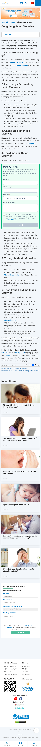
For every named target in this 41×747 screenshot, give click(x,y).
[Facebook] (33, 365)
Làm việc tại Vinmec (10, 674)
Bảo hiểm (25, 672)
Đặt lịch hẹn (26, 674)
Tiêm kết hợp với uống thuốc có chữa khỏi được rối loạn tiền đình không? (20, 439)
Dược (15, 370)
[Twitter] (36, 365)
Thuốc (13, 22)
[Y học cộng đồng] (19, 705)
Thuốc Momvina (34, 370)
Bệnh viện (6, 194)
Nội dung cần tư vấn (9, 202)
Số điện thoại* (7, 600)
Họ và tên (6, 179)
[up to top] (36, 730)
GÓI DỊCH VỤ (20, 353)
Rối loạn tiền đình (6, 369)
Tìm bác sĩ (7, 672)
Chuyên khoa (26, 666)
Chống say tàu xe (6, 370)
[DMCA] (20, 722)
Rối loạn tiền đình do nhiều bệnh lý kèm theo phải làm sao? (19, 406)
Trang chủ (4, 22)
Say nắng (25, 369)
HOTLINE (4, 353)
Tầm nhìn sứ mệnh (10, 666)
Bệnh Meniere (23, 370)
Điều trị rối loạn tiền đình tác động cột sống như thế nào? (18, 570)
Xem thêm (5, 412)
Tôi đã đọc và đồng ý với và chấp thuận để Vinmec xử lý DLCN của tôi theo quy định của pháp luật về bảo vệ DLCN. (22, 627)
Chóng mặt (17, 369)
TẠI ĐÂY (8, 355)
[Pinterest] (38, 365)
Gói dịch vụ (25, 669)
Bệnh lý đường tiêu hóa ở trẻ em (16, 505)
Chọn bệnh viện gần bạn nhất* (13, 606)
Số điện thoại (7, 187)
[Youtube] (15, 698)
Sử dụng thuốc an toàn (24, 22)
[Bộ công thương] (20, 717)
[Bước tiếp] (19, 708)
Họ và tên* (6, 593)
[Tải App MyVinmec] (10, 686)
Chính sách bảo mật (11, 220)
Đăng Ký (20, 225)
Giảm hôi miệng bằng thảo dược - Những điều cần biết (19, 473)
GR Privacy (20, 732)
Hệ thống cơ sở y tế (10, 669)
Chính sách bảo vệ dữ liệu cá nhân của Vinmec (21, 729)
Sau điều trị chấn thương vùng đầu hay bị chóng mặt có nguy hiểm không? (20, 537)
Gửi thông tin (20, 632)
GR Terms (20, 734)
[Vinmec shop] (28, 686)
